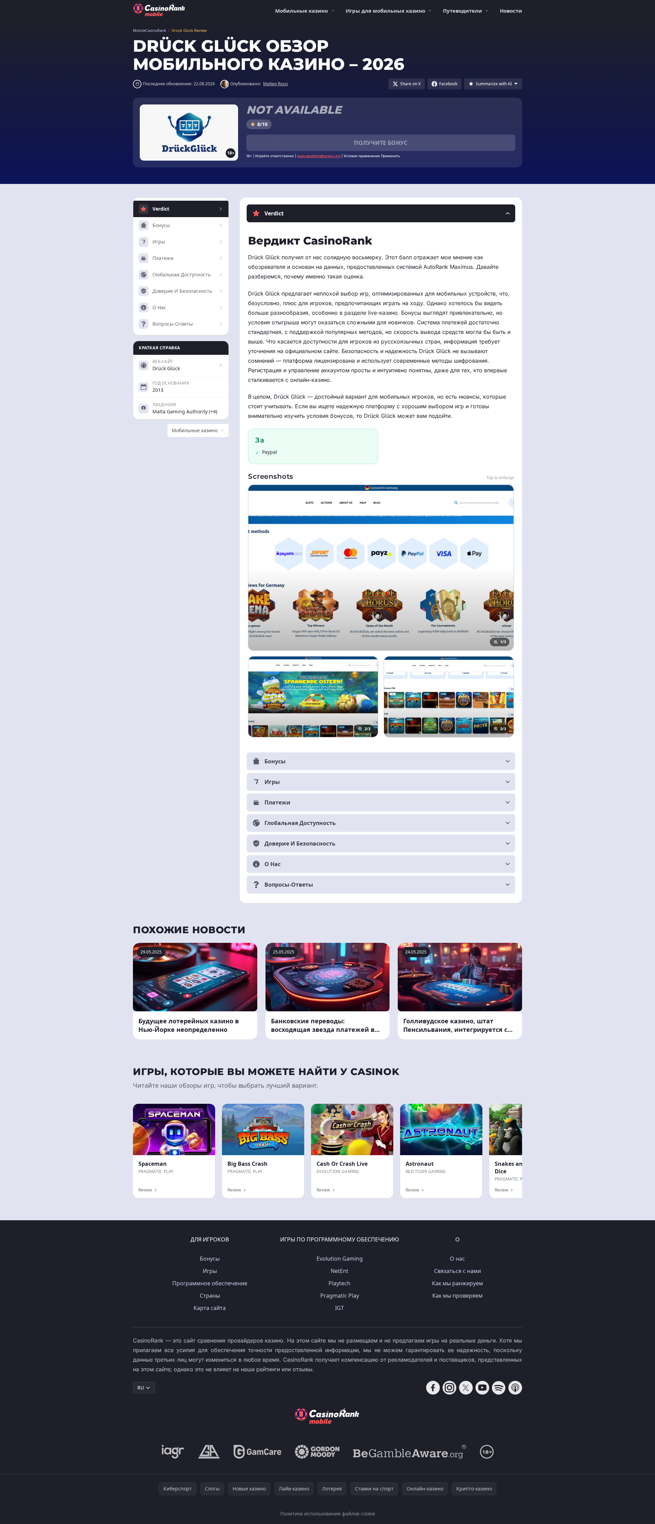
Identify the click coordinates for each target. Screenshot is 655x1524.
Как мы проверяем (457, 1295)
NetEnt (339, 1271)
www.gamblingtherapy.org (319, 156)
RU (140, 1387)
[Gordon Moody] (317, 1452)
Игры (210, 1271)
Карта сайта (210, 1308)
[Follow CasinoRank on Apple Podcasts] (515, 1388)
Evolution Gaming (340, 1258)
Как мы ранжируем (457, 1283)
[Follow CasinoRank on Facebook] (433, 1388)
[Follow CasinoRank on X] (466, 1388)
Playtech (339, 1283)
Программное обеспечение (209, 1283)
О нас (457, 1258)
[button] (381, 213)
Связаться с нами (457, 1271)
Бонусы (210, 1258)
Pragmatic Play (339, 1295)
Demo (469, 1111)
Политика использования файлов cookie (327, 1513)
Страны (210, 1295)
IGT (339, 1308)
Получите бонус (381, 143)
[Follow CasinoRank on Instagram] (449, 1388)
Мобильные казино (301, 10)
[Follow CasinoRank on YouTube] (482, 1388)
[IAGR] (173, 1452)
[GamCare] (257, 1452)
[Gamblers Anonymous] (209, 1452)
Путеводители (462, 10)
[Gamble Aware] (409, 1452)
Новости (511, 10)
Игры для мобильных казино (385, 10)
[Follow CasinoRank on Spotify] (499, 1388)
